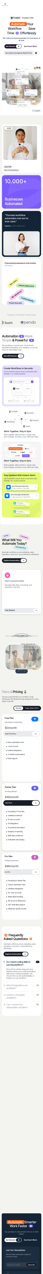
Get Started (10, 610)
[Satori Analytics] (5, 5)
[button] (19, 671)
